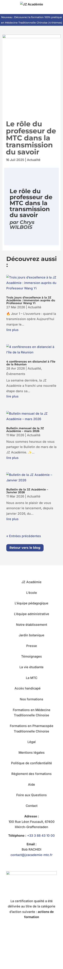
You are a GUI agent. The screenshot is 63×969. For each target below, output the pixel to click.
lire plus (12, 330)
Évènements (15, 374)
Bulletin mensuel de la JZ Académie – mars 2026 (25, 430)
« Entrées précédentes (23, 536)
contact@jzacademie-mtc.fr (31, 855)
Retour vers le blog (24, 548)
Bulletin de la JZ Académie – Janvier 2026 (27, 491)
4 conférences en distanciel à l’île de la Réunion (30, 363)
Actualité (33, 160)
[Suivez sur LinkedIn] (35, 951)
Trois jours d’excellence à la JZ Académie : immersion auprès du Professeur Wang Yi (30, 300)
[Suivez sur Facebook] (28, 951)
